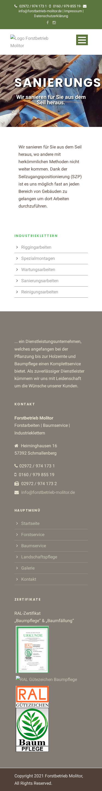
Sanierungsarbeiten (39, 280)
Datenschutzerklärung (51, 16)
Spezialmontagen (38, 258)
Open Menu (82, 40)
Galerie (28, 568)
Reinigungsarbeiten (39, 291)
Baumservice (33, 545)
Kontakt (28, 579)
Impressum (73, 11)
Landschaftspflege (39, 556)
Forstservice (32, 534)
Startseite (30, 523)
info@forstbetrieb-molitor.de (40, 11)
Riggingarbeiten (36, 247)
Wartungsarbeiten (38, 269)
